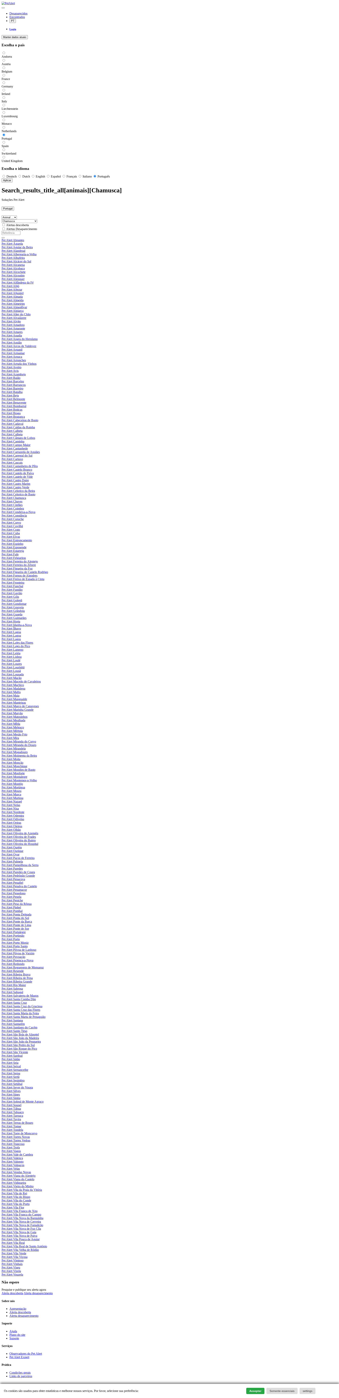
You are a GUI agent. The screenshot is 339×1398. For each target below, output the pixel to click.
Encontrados (17, 17)
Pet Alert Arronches (14, 360)
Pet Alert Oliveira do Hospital (20, 844)
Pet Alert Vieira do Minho (18, 1186)
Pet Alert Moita (11, 759)
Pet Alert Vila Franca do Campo (21, 1214)
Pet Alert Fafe (10, 554)
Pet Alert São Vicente (15, 1052)
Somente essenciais (282, 1391)
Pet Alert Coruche (13, 519)
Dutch (26, 176)
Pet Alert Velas (11, 1168)
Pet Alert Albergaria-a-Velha (19, 254)
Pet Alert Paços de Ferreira (18, 858)
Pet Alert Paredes (12, 868)
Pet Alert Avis (10, 370)
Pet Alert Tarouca (12, 1115)
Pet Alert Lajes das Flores (17, 642)
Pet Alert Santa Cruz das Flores (21, 1009)
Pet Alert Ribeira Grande (17, 981)
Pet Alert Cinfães (12, 505)
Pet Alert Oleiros (12, 826)
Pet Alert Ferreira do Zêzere (19, 565)
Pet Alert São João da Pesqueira (21, 1041)
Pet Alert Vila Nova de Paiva (19, 1235)
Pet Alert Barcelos (13, 381)
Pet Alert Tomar (11, 1126)
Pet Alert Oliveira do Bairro (19, 840)
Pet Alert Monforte (13, 773)
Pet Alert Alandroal (13, 250)
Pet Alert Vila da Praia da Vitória (22, 1189)
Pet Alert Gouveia (13, 607)
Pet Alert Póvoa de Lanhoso (19, 949)
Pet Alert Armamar (13, 353)
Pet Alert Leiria (11, 653)
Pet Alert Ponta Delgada (16, 914)
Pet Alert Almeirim (13, 303)
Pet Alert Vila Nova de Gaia (19, 1232)
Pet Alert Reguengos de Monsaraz (23, 967)
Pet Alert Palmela (12, 861)
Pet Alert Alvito (11, 321)
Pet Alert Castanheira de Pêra (20, 466)
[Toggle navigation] (3, 7)
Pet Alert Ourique (12, 851)
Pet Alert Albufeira (13, 257)
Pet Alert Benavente (14, 402)
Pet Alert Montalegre (14, 776)
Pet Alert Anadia (12, 335)
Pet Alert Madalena (13, 688)
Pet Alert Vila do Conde (16, 1200)
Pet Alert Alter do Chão (16, 314)
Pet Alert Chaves (12, 501)
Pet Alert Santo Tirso (14, 1031)
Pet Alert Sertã (10, 1077)
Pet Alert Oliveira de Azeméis (20, 833)
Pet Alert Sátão (11, 1059)
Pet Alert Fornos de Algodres (19, 575)
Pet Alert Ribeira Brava (16, 974)
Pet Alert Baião (11, 378)
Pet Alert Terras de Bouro (17, 1122)
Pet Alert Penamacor (14, 889)
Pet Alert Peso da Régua (17, 904)
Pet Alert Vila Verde (14, 1253)
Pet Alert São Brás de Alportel (20, 1034)
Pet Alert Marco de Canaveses (20, 706)
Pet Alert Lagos (11, 639)
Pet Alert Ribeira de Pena (17, 978)
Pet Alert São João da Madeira (20, 1038)
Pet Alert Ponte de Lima (16, 925)
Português (103, 176)
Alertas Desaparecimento (21, 229)
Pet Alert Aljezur (12, 289)
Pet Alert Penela (11, 896)
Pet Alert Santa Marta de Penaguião (24, 1016)
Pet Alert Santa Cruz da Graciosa (22, 1006)
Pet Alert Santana (12, 1020)
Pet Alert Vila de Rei (14, 1193)
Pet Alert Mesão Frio (14, 734)
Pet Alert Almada (12, 296)
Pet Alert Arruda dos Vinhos (19, 363)
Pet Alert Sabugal (12, 992)
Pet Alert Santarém (13, 1024)
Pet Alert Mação (12, 678)
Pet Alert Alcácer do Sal (16, 261)
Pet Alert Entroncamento (17, 540)
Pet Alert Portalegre (14, 932)
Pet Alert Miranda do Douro (19, 745)
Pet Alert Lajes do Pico (16, 646)
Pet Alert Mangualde (14, 699)
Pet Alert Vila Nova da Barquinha (22, 1218)
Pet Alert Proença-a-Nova (17, 960)
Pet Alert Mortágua (13, 787)
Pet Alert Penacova (13, 879)
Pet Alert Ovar (10, 854)
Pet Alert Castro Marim (16, 483)
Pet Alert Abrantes (13, 240)
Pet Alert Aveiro (11, 367)
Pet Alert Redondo (13, 964)
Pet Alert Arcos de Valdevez (19, 346)
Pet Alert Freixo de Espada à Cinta (23, 579)
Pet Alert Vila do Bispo (16, 1197)
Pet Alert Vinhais (12, 1264)
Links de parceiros (20, 1376)
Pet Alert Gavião (12, 593)
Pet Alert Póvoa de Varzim (18, 953)
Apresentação (17, 1308)
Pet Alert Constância (14, 515)
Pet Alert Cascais (12, 462)
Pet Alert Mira (10, 738)
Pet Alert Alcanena (13, 265)
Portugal (8, 208)
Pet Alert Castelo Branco (17, 469)
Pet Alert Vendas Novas (16, 1172)
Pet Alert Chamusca (14, 498)
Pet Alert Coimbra (13, 508)
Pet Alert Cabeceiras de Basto (20, 420)
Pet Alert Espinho (12, 543)
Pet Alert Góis (10, 596)
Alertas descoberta (17, 225)
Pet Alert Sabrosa (12, 988)
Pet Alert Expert (19, 1357)
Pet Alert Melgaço (13, 727)
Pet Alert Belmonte (13, 399)
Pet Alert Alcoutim (13, 275)
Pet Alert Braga (11, 413)
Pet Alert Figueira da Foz (17, 568)
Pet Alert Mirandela (14, 748)
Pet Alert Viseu (11, 1267)
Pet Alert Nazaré (12, 801)
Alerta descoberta (12, 1293)
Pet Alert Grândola (13, 611)
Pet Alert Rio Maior (14, 985)
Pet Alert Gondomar (14, 603)
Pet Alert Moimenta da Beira (19, 755)
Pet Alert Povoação (13, 956)
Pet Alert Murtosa (12, 798)
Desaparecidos (18, 13)
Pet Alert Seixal (11, 1066)
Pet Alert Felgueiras (14, 558)
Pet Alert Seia (10, 1062)
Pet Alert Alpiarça (13, 310)
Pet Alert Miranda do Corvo (19, 741)
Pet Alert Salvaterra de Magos (20, 995)
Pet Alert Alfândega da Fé (18, 282)
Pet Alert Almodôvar (14, 307)
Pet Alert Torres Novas (16, 1137)
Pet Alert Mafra (11, 692)
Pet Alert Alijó (10, 286)
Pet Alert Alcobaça (13, 268)
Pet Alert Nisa (10, 808)
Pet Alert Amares (12, 332)
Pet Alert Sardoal (12, 1055)
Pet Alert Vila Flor (13, 1207)
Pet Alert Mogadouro (15, 752)
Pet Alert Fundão (12, 589)
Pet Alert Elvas (11, 536)
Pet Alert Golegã (12, 600)
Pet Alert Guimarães (14, 618)
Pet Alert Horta (11, 621)
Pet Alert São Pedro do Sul (18, 1045)
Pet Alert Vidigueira (14, 1182)
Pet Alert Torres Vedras (16, 1140)
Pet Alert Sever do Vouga (17, 1087)
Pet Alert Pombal (12, 911)
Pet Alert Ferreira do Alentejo (20, 561)
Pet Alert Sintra (11, 1098)
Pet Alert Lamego (12, 649)
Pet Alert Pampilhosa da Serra (20, 865)
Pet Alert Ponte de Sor (15, 928)
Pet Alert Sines (11, 1094)
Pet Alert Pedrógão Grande (18, 875)
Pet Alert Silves (11, 1091)
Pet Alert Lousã (11, 671)
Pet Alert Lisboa (12, 656)
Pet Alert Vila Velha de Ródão (20, 1249)
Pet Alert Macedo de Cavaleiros (21, 681)
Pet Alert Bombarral (14, 406)
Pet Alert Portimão (13, 935)
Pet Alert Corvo (11, 522)
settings (307, 1391)
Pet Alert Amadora (13, 325)
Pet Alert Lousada (13, 674)
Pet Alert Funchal (12, 586)
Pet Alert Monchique (14, 766)
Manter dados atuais (14, 37)
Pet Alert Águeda (12, 243)
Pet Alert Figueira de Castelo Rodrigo (25, 572)
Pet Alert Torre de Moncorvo (19, 1133)
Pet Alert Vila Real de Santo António (24, 1246)
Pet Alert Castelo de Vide (17, 476)
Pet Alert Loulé (11, 660)
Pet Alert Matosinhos (14, 716)
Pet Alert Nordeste (13, 812)
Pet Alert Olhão (11, 829)
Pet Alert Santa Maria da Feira (20, 1013)
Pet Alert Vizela (11, 1271)
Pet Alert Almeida (13, 300)
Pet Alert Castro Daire (15, 480)
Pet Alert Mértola (12, 731)
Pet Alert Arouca (12, 356)
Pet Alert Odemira (13, 815)
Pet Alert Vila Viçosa (14, 1257)
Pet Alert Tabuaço (13, 1112)
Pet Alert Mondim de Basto (18, 769)
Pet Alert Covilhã (12, 526)
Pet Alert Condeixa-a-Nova (18, 512)
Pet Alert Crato (11, 529)
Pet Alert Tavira (11, 1119)
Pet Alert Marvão (12, 713)
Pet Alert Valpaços (13, 1165)
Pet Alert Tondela (12, 1129)
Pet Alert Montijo (12, 783)
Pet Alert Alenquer (13, 279)
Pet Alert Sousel (11, 1105)
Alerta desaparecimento (38, 1293)
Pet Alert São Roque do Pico (19, 1048)
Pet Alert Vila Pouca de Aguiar (21, 1239)
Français (72, 176)
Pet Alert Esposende (14, 547)
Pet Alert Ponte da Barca (17, 921)
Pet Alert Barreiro (12, 388)
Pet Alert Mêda (11, 723)
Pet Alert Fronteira (13, 582)
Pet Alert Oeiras (11, 822)
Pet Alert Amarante (13, 328)
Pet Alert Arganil (12, 349)
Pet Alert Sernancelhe (15, 1069)
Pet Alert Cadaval (12, 423)
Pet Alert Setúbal (12, 1084)
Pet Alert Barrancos (14, 385)
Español (56, 176)
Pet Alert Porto (11, 939)
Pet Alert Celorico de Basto (18, 494)
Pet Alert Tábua (11, 1108)
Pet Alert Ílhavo (11, 628)
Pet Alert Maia (10, 695)
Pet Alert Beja (10, 395)
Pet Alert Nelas (11, 805)
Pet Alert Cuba (11, 533)
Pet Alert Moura (11, 791)
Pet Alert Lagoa (11, 632)
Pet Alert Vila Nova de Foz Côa (21, 1228)
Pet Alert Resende (13, 971)
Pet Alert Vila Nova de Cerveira (21, 1221)
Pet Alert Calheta (12, 430)
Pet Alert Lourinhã (13, 667)
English (40, 176)
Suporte (14, 1338)
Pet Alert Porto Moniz (15, 942)
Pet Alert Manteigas (14, 702)
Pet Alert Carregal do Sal (17, 455)
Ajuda (13, 1331)
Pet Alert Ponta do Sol (15, 918)
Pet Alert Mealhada (13, 720)
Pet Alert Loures (12, 663)
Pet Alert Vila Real (13, 1242)
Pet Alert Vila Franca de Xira (19, 1211)
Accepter (255, 1391)
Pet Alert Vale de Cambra (17, 1154)
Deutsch (11, 176)
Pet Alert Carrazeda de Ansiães (21, 452)
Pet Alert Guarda (12, 614)
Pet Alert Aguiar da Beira (17, 247)
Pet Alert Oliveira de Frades (19, 836)
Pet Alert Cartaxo (12, 459)
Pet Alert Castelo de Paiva (18, 473)
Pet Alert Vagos (11, 1151)
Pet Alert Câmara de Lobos (18, 438)
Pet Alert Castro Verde (15, 487)
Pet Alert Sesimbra (13, 1080)
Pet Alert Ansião (12, 342)
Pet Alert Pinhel (11, 907)
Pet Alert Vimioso (13, 1260)
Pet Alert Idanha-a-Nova (17, 625)
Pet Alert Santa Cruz (14, 1002)
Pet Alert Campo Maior (16, 445)
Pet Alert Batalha (12, 392)
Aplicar (7, 180)
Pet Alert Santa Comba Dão (19, 999)
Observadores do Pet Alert (25, 1353)
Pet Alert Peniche (12, 900)
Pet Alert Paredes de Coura (18, 872)
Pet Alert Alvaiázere (14, 317)
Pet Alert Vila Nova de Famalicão (22, 1225)
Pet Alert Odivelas (13, 819)
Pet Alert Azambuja (14, 374)
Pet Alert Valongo (13, 1161)
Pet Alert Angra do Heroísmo (20, 339)
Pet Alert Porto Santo (15, 946)
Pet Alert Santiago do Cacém (19, 1027)
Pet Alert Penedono (14, 893)
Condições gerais (20, 1372)
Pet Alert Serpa (11, 1073)
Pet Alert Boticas (12, 409)
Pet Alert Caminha (13, 441)
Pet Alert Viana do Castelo (18, 1179)
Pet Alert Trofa (11, 1147)
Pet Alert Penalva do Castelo (19, 886)
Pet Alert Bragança (13, 416)
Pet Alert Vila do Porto (16, 1204)
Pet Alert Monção (12, 762)
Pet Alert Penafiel (12, 882)
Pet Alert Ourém (12, 847)
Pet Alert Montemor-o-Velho (19, 780)
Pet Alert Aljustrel (13, 293)
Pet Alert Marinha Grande (18, 709)
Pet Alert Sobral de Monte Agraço (23, 1101)
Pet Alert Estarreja (13, 550)
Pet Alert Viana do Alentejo (19, 1175)
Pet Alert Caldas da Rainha (18, 427)
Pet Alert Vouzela (12, 1274)
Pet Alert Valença (12, 1158)
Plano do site (17, 1334)
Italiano (87, 176)
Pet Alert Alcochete (14, 272)
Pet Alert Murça (11, 794)
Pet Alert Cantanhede (15, 448)
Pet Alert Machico (13, 685)
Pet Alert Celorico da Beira (18, 490)
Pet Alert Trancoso (13, 1144)
